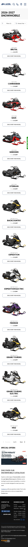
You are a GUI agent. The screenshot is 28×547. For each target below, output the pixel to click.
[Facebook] (21, 520)
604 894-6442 (7, 514)
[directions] (21, 4)
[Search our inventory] (13, 4)
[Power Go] (14, 541)
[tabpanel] (19, 511)
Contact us (4, 489)
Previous (7, 442)
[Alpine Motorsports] (6, 4)
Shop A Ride (9, 538)
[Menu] (25, 4)
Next (21, 442)
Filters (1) (8, 23)
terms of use (7, 531)
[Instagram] (24, 520)
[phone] (17, 4)
